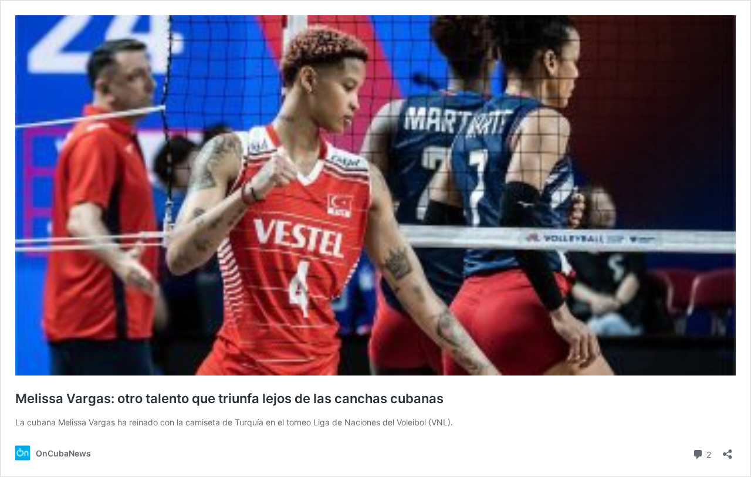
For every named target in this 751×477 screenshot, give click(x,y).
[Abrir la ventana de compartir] (727, 450)
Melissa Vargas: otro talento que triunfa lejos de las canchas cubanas (229, 398)
